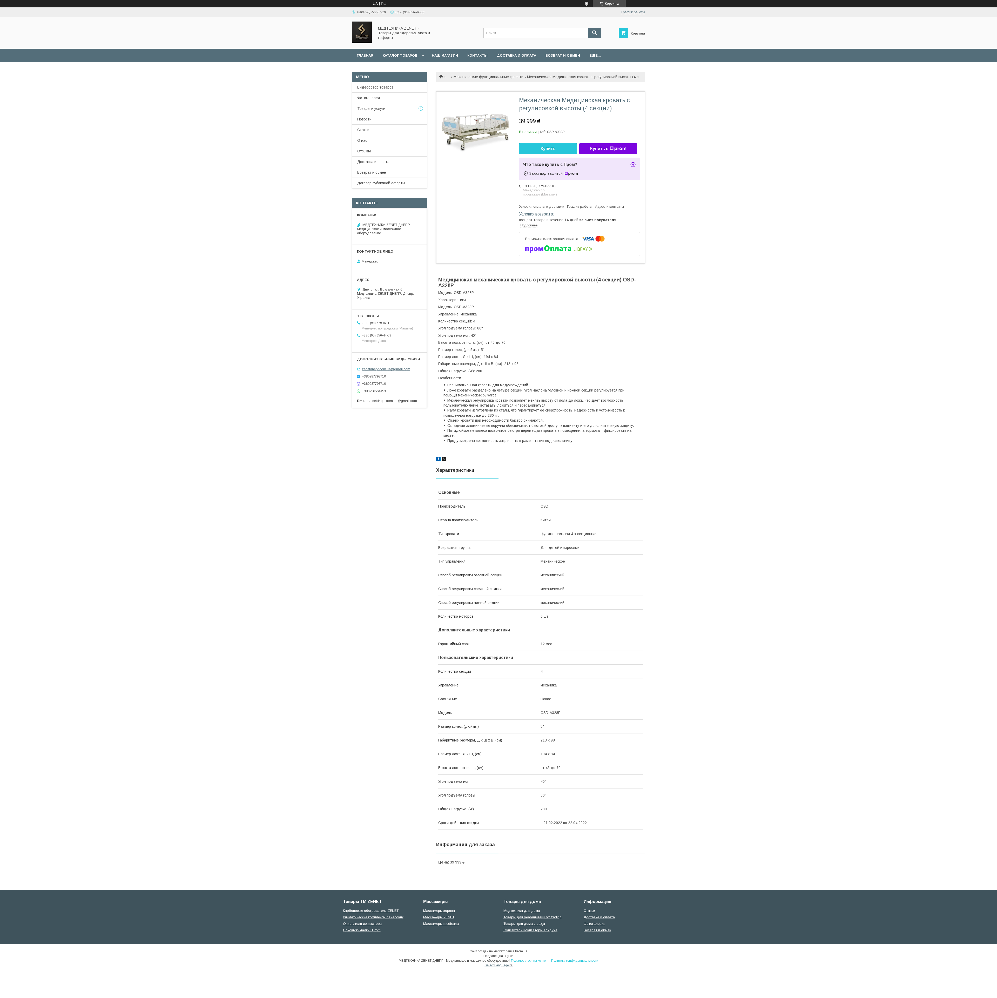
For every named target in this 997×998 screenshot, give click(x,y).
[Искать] (594, 33)
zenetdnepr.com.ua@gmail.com (386, 369)
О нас (362, 140)
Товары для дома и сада (524, 924)
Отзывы (364, 151)
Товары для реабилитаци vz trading (532, 917)
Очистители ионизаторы (362, 924)
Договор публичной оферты (381, 183)
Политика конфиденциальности (574, 960)
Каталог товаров (400, 55)
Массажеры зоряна (439, 911)
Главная (365, 55)
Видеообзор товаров (375, 87)
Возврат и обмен (562, 55)
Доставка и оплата (516, 55)
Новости (364, 119)
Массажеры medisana (441, 924)
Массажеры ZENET (438, 917)
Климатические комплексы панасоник (373, 917)
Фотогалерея (368, 98)
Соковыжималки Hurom (362, 930)
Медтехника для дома (521, 911)
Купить (548, 148)
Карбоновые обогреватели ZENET (371, 911)
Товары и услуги (371, 108)
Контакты (477, 55)
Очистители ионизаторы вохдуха (530, 930)
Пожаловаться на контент (530, 960)
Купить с (599, 148)
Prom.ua (521, 951)
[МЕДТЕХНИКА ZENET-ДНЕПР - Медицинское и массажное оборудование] (362, 42)
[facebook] (438, 459)
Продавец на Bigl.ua (498, 956)
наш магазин (445, 55)
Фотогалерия (594, 924)
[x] (444, 459)
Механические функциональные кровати (488, 77)
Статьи (363, 130)
